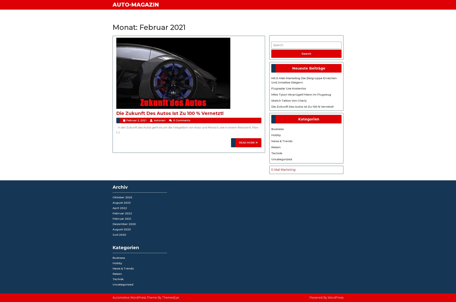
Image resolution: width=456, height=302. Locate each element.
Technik (276, 153)
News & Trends (281, 141)
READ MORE (250, 144)
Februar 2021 (122, 218)
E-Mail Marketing (283, 169)
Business (277, 129)
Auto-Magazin (136, 4)
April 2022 (120, 208)
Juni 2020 (119, 234)
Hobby (276, 135)
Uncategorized (281, 159)
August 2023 (122, 202)
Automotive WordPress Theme (135, 297)
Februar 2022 (122, 213)
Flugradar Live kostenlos (288, 88)
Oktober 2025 (122, 197)
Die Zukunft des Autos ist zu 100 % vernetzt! (170, 113)
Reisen (276, 147)
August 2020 (122, 229)
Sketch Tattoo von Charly (289, 100)
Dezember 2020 (124, 224)
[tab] (306, 54)
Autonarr (160, 120)
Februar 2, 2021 (136, 120)
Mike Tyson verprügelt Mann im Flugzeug (301, 94)
